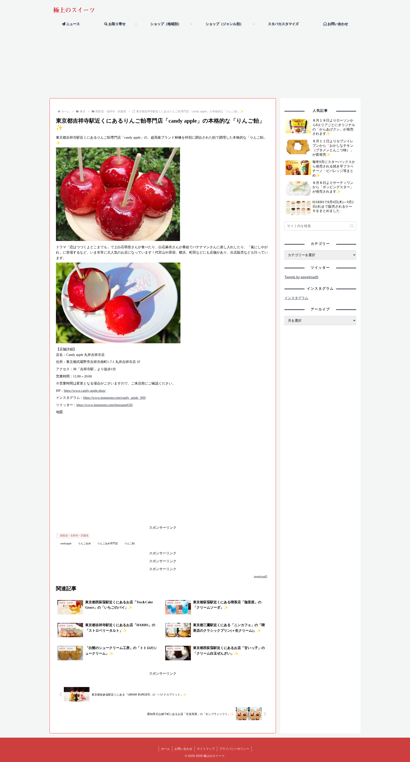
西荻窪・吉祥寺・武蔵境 (74, 535)
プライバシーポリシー (234, 748)
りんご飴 (129, 543)
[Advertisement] (205, 63)
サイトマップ (206, 748)
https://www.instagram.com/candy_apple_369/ (114, 397)
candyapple (66, 543)
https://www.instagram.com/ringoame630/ (104, 405)
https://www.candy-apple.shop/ (85, 390)
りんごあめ (84, 543)
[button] (352, 225)
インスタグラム (296, 298)
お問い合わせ (183, 748)
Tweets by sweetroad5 (301, 277)
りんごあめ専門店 (107, 543)
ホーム (165, 748)
